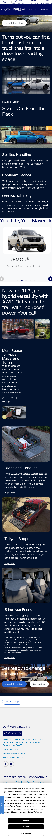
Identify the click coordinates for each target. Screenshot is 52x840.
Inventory (9, 777)
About (42, 777)
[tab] (18, 280)
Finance (32, 777)
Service (21, 777)
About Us (42, 782)
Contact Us (14, 733)
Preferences (26, 833)
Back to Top (12, 701)
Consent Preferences (2, 805)
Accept (26, 820)
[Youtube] (11, 764)
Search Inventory (14, 23)
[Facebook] (5, 764)
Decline (26, 827)
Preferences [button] (38, 812)
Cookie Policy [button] (21, 809)
